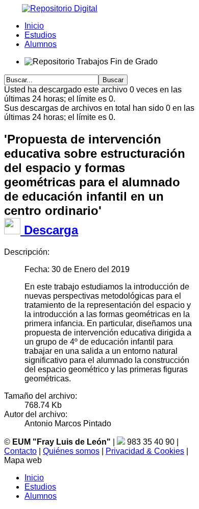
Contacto (20, 451)
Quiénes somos (71, 451)
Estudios (40, 35)
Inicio (34, 25)
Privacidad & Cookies (145, 451)
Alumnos (40, 44)
